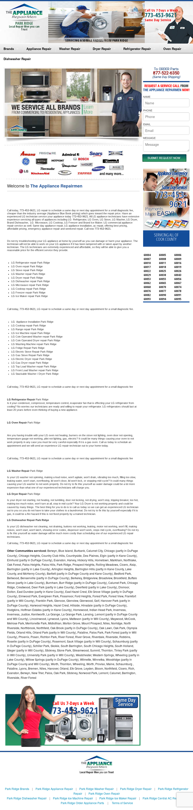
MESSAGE (149, 138)
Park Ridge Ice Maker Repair (117, 798)
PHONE (147, 110)
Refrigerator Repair (137, 48)
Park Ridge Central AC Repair (162, 798)
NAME (146, 96)
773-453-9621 (161, 15)
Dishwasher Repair (17, 59)
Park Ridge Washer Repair (96, 789)
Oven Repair (172, 48)
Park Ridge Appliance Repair (54, 789)
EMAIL (147, 124)
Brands (9, 48)
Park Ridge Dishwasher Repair (27, 798)
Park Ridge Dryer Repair (136, 789)
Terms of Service (122, 803)
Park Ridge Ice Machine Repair (73, 798)
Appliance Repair (38, 48)
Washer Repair (69, 48)
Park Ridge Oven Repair (104, 793)
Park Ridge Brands (17, 789)
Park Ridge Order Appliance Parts (82, 803)
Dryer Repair (102, 48)
